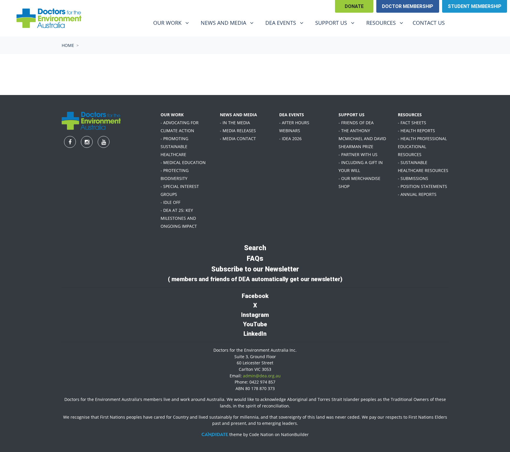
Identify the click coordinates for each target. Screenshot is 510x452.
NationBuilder (295, 434)
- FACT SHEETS (412, 122)
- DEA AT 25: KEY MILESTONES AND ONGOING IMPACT (179, 218)
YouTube (255, 324)
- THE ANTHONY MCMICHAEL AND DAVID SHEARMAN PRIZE (362, 138)
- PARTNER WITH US (358, 154)
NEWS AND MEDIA (238, 114)
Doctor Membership (407, 6)
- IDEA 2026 (290, 138)
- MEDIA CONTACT (238, 138)
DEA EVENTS (291, 114)
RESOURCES (410, 114)
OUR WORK (172, 114)
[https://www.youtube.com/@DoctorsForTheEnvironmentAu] (491, 24)
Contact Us (429, 22)
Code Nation (261, 434)
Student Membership (474, 6)
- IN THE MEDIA (235, 122)
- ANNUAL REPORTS (417, 194)
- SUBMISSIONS (413, 178)
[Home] (49, 18)
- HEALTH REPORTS (416, 130)
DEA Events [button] (286, 22)
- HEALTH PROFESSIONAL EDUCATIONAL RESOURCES (422, 146)
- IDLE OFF (170, 202)
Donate (354, 6)
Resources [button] (387, 22)
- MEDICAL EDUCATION (183, 162)
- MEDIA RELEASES (238, 130)
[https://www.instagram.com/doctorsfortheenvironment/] (475, 24)
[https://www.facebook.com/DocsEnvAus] (460, 24)
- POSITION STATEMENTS (422, 186)
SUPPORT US (351, 114)
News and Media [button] (227, 22)
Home (68, 45)
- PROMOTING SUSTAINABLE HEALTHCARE (174, 146)
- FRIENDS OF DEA (356, 122)
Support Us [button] (337, 22)
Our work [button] (173, 22)
